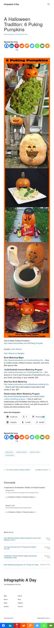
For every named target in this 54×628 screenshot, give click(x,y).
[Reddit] (22, 46)
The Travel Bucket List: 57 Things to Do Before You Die (20, 548)
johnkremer (12, 34)
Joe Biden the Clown (41, 470)
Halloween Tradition (35, 452)
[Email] (42, 46)
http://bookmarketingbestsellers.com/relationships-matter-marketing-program (24, 397)
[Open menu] (48, 4)
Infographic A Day (11, 4)
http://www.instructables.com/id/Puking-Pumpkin (23, 343)
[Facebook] (6, 46)
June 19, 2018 (48, 539)
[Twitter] (32, 46)
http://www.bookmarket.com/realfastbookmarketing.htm (26, 384)
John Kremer (16, 349)
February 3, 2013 (10, 490)
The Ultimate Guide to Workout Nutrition (18, 470)
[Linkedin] (11, 46)
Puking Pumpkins (9, 455)
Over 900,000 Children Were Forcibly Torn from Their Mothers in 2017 (22, 539)
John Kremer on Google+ (14, 353)
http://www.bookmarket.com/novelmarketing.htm (23, 360)
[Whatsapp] (37, 46)
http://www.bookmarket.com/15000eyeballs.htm (23, 372)
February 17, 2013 (10, 505)
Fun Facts (25, 34)
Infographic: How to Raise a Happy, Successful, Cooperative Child (20, 556)
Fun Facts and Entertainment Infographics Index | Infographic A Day (22, 492)
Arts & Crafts (19, 34)
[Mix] (27, 46)
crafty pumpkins (9, 452)
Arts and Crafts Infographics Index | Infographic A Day (18, 507)
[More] (47, 46)
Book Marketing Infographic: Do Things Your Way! (21, 564)
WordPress (47, 618)
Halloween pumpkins (21, 452)
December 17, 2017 (45, 564)
